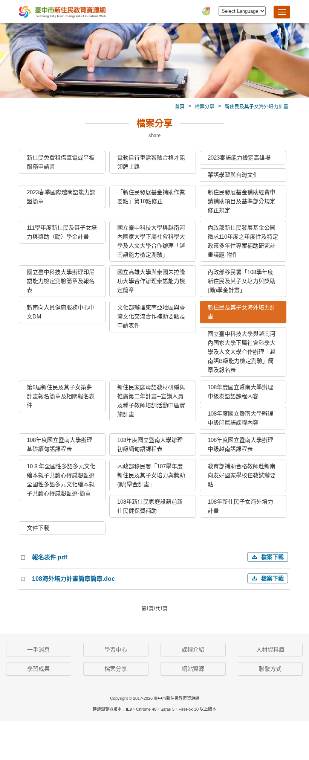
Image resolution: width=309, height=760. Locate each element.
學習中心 (115, 649)
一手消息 (38, 649)
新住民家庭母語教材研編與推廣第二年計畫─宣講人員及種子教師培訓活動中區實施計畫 (151, 400)
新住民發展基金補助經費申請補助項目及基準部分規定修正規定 (241, 201)
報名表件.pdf (49, 557)
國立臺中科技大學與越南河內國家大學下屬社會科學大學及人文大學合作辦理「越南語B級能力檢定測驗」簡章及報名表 (241, 352)
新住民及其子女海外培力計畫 (256, 106)
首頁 (180, 106)
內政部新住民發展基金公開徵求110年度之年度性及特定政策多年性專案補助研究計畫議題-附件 (243, 241)
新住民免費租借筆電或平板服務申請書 (61, 162)
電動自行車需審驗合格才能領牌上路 (151, 162)
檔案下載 (272, 557)
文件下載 (38, 528)
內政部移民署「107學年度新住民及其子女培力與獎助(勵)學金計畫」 (151, 475)
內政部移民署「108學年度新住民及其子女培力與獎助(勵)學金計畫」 (241, 281)
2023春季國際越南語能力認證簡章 (61, 196)
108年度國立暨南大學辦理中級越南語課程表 (240, 444)
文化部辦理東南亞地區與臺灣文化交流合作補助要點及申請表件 (151, 316)
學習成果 (38, 669)
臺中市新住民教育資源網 (62, 12)
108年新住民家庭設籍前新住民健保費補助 (150, 506)
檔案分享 (204, 106)
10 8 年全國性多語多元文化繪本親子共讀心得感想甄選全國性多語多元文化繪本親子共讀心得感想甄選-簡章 (61, 480)
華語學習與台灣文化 (233, 175)
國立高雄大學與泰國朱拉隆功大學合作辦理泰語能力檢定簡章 (151, 281)
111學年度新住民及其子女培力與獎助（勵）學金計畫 (62, 232)
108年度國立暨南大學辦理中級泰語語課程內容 (240, 391)
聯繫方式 (270, 669)
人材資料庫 (270, 649)
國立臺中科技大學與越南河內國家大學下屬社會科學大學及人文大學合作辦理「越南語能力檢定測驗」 (151, 241)
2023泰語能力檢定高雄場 (239, 157)
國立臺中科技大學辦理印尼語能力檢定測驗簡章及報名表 (61, 281)
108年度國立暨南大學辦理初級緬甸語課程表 (150, 444)
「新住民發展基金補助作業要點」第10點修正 (151, 196)
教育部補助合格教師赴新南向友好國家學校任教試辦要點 (241, 475)
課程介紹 (193, 649)
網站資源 (193, 669)
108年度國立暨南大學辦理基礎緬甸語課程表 (59, 444)
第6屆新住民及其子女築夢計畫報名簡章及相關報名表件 (61, 396)
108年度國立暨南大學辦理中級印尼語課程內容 (240, 418)
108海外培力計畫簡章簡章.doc (73, 579)
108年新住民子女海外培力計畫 (240, 506)
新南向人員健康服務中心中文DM (61, 312)
